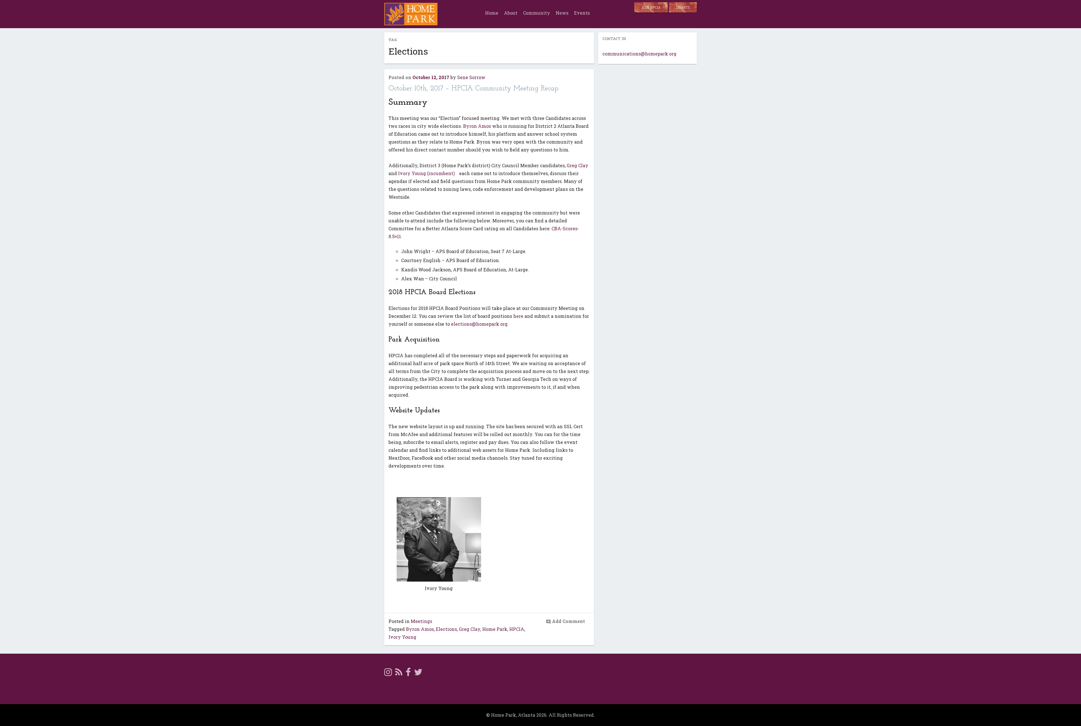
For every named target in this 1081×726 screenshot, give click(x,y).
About (510, 13)
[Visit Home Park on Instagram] (388, 673)
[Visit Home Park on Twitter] (418, 673)
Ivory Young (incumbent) (427, 173)
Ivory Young (402, 637)
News (562, 13)
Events (582, 13)
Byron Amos (477, 126)
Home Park (494, 629)
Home (491, 13)
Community (536, 13)
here (518, 316)
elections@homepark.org (479, 324)
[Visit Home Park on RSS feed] (398, 673)
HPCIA (516, 629)
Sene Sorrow (471, 77)
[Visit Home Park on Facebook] (408, 673)
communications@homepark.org (639, 54)
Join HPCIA (651, 7)
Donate (683, 7)
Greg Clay (577, 165)
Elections (446, 629)
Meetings (421, 621)
